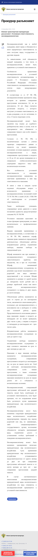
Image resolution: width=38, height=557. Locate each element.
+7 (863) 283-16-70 (6, 547)
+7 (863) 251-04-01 (6, 545)
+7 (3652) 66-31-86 (6, 541)
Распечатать (12, 499)
